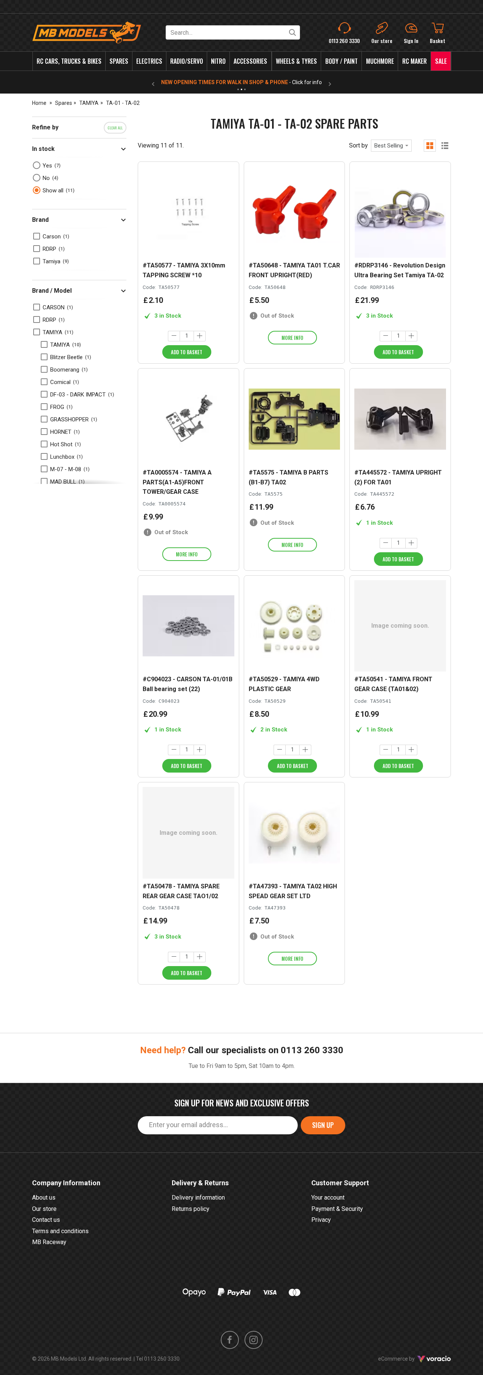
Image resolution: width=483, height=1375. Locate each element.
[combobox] (391, 146)
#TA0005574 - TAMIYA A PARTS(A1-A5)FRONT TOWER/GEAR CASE (177, 482)
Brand (40, 219)
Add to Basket (186, 352)
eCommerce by (406, 1359)
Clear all (115, 128)
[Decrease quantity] (174, 336)
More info (292, 337)
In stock (43, 148)
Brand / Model (52, 290)
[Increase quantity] (200, 336)
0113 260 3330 (312, 1050)
